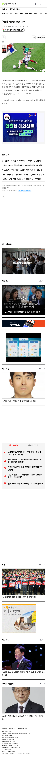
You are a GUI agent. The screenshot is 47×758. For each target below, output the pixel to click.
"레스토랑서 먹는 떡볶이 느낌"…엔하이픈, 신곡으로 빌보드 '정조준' (23, 169)
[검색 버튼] (40, 3)
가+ (43, 37)
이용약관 (4, 728)
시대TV (5, 281)
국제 (35, 13)
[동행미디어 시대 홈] (9, 4)
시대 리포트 (7, 244)
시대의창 (5, 368)
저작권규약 (12, 728)
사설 (4, 564)
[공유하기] (36, 3)
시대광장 (5, 639)
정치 (11, 13)
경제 (16, 13)
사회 (41, 13)
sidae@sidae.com (24, 190)
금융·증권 (28, 13)
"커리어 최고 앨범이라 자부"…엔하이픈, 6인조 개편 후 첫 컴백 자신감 (23, 174)
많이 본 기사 (13, 445)
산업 (21, 13)
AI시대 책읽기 (8, 683)
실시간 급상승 (33, 445)
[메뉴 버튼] (43, 3)
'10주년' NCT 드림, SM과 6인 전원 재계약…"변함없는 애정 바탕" (23, 179)
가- (34, 37)
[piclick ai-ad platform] (12, 44)
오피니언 (5, 13)
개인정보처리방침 (22, 728)
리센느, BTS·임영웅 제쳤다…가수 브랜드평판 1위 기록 (22, 165)
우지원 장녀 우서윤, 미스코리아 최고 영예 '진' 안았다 (21, 160)
